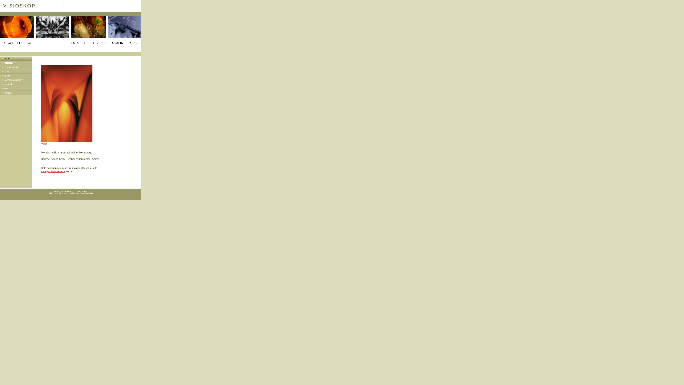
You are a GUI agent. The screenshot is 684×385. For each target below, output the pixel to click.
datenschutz (82, 191)
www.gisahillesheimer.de (53, 171)
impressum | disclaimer (63, 191)
